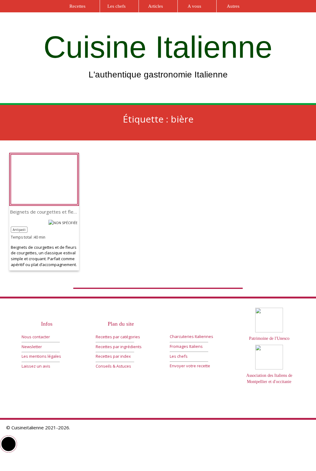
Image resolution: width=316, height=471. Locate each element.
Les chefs (116, 6)
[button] (8, 444)
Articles (155, 6)
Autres (233, 6)
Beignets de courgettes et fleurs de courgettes (44, 212)
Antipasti (19, 229)
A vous (194, 6)
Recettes (77, 6)
